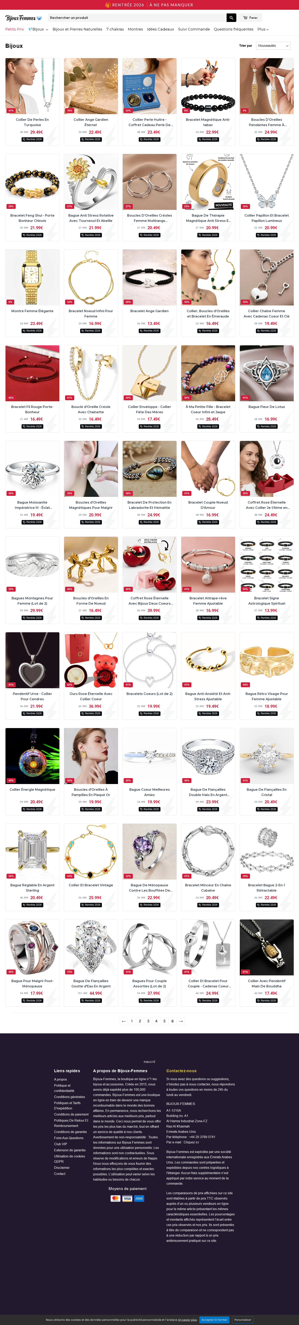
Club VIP (60, 1144)
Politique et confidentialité (64, 1088)
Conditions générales (69, 1097)
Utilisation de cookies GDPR (69, 1159)
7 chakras (115, 29)
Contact (59, 1174)
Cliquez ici (191, 1142)
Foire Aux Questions (68, 1138)
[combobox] (137, 17)
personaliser (242, 1320)
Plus (261, 29)
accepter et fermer (214, 1320)
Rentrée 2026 (34, 139)
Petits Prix (14, 29)
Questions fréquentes (233, 29)
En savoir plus (187, 1320)
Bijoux (39, 29)
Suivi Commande (194, 29)
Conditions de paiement (71, 1114)
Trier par (245, 45)
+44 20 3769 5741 (202, 1137)
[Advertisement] (149, 1048)
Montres (135, 29)
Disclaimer (62, 1167)
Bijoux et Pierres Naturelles (77, 29)
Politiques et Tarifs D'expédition (67, 1105)
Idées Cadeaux (160, 29)
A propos (60, 1079)
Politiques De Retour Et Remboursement (71, 1123)
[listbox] (273, 46)
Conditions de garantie (70, 1132)
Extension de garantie (70, 1150)
